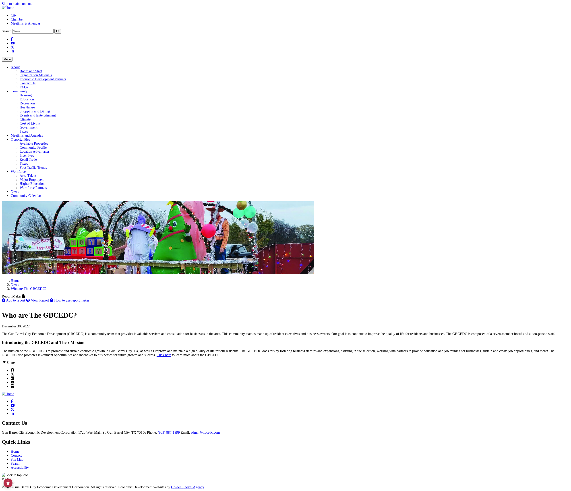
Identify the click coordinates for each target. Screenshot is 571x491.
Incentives (27, 155)
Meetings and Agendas (27, 135)
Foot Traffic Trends (33, 167)
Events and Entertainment (38, 115)
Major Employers (32, 179)
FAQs (24, 87)
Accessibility (20, 467)
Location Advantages (35, 151)
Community (19, 91)
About (15, 67)
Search (6, 31)
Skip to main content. (17, 4)
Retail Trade (28, 159)
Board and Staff (31, 71)
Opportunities (20, 139)
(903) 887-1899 (169, 432)
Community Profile (33, 147)
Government (28, 127)
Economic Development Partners (43, 79)
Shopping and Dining (35, 111)
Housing (26, 95)
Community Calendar (26, 196)
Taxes (24, 131)
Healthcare (27, 107)
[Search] (57, 31)
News (15, 191)
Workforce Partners (33, 187)
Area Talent (28, 175)
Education (27, 99)
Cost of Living (30, 123)
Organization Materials (36, 75)
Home (15, 451)
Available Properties (34, 143)
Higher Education (32, 183)
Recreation (27, 103)
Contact (16, 455)
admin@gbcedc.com (205, 432)
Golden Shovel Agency (187, 487)
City (14, 15)
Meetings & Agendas (25, 23)
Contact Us (27, 83)
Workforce (18, 171)
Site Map (17, 459)
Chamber (17, 19)
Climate (25, 119)
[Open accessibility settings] (8, 483)
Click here (164, 355)
